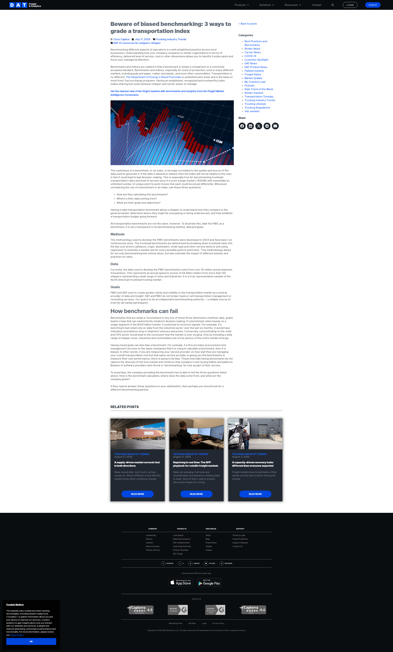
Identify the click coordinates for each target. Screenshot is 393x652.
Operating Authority (182, 546)
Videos (209, 550)
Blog (208, 539)
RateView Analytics (182, 539)
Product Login (239, 535)
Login (350, 5)
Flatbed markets (254, 70)
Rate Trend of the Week (259, 89)
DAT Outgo (178, 554)
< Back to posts (247, 23)
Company (152, 529)
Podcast (249, 85)
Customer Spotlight (256, 59)
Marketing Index (175, 623)
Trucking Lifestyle (255, 103)
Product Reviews (180, 550)
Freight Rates (253, 74)
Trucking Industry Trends (171, 39)
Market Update (253, 78)
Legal (204, 623)
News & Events (153, 546)
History (149, 539)
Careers (149, 543)
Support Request (240, 543)
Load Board (178, 535)
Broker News (252, 48)
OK (31, 641)
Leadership (151, 535)
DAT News (251, 63)
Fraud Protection (240, 539)
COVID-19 (250, 55)
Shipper (156, 42)
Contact (316, 4)
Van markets (252, 111)
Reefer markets (254, 92)
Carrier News (253, 52)
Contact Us (238, 546)
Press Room (211, 543)
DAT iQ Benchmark (181, 543)
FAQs (208, 535)
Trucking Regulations (257, 107)
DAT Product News (256, 67)
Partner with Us (153, 550)
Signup (373, 5)
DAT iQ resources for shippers (131, 42)
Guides (209, 546)
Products (240, 4)
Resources (291, 4)
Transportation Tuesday (259, 96)
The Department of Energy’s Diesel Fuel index (154, 76)
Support (240, 529)
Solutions (265, 4)
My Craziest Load (255, 81)
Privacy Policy (218, 623)
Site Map (192, 623)
